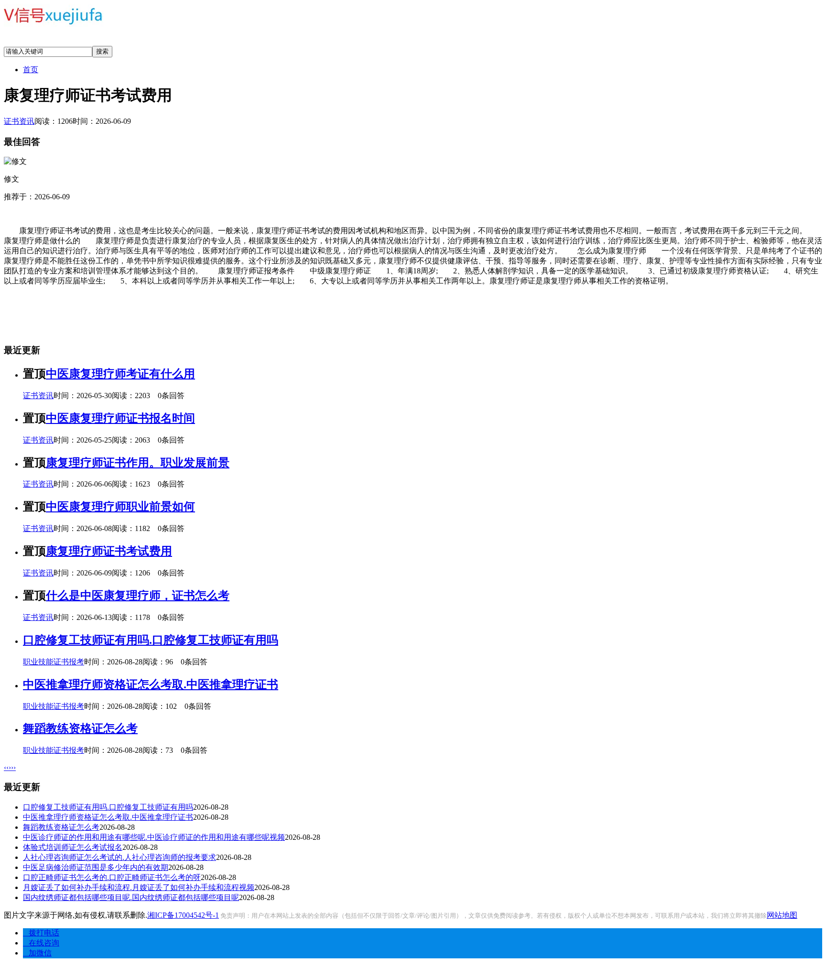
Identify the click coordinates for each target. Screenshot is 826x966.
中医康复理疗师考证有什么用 (120, 374)
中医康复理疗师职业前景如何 (120, 506)
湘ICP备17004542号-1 (183, 915)
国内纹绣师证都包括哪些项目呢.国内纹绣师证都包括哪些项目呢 (131, 897)
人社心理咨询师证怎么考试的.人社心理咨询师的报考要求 (119, 857)
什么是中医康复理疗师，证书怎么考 (137, 595)
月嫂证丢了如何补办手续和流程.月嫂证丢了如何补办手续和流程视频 (138, 887)
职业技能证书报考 (53, 662)
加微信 (37, 953)
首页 (30, 69)
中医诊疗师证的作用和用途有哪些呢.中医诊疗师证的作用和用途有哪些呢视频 (154, 837)
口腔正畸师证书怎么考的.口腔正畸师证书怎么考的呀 (112, 877)
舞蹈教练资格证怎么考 (80, 728)
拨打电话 (41, 933)
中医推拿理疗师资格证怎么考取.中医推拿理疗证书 (150, 684)
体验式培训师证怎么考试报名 (72, 847)
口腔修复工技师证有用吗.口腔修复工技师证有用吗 (150, 640)
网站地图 (782, 915)
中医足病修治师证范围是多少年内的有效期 (95, 867)
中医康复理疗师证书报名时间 (120, 418)
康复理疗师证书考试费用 (109, 551)
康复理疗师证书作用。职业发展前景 (137, 462)
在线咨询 (41, 943)
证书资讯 (19, 121)
